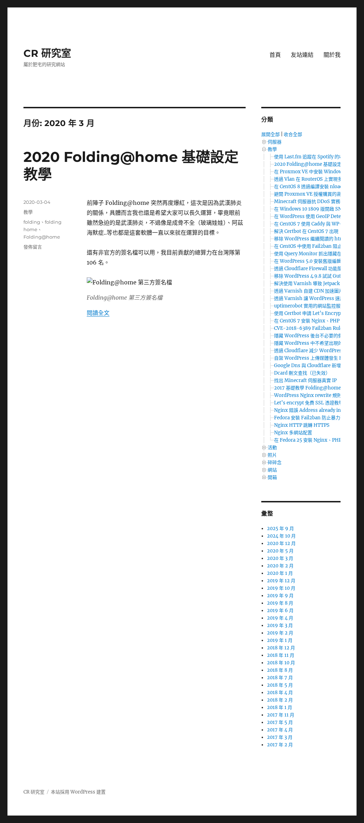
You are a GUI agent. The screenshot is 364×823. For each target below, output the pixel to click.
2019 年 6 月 (280, 610)
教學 (28, 212)
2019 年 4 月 (280, 618)
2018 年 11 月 (280, 655)
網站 (272, 470)
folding (31, 222)
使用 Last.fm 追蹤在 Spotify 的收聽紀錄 (316, 157)
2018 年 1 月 (279, 707)
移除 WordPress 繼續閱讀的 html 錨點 (315, 239)
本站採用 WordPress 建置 (78, 792)
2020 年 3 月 (280, 558)
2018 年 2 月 (280, 700)
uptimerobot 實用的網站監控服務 (309, 306)
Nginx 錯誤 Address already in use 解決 (317, 410)
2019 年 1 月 (280, 640)
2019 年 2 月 (280, 633)
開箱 (272, 477)
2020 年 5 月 (280, 551)
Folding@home (41, 237)
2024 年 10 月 (281, 536)
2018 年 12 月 (281, 648)
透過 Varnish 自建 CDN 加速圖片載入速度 (318, 291)
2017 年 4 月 (280, 730)
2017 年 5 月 (280, 722)
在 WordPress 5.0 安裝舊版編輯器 (310, 261)
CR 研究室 (47, 53)
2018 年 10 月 (281, 663)
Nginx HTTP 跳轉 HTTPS (302, 425)
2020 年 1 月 (280, 573)
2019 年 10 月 (281, 588)
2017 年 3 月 (280, 737)
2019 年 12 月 (281, 581)
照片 (272, 455)
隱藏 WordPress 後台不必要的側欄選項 (315, 336)
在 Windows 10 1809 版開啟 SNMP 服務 (316, 209)
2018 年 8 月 (280, 670)
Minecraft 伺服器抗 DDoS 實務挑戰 (311, 201)
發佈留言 (32, 247)
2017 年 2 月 (280, 745)
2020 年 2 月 (280, 566)
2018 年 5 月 (280, 685)
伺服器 (275, 142)
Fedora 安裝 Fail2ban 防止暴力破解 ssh (316, 418)
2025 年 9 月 (280, 528)
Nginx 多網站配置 (293, 433)
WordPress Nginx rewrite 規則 (308, 395)
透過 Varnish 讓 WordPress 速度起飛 (314, 298)
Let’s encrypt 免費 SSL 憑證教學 (308, 403)
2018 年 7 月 (280, 678)
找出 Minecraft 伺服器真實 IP (305, 380)
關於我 (332, 54)
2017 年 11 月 (280, 715)
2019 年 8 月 (280, 603)
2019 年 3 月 (280, 625)
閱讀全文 (98, 312)
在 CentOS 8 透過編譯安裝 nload (308, 187)
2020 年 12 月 (281, 543)
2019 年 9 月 (280, 596)
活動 (272, 448)
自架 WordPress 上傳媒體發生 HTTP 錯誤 (318, 358)
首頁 (275, 54)
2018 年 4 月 (280, 693)
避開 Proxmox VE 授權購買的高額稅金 (314, 194)
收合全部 (293, 134)
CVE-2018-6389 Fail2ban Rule (308, 328)
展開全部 (270, 134)
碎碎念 (275, 462)
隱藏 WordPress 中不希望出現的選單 (313, 343)
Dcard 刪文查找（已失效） (302, 373)
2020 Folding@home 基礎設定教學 (312, 164)
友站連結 (302, 54)
